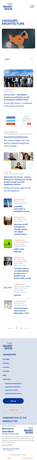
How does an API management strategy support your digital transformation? (21, 229)
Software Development (20, 289)
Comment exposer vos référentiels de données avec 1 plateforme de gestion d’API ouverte (22, 273)
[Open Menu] (31, 6)
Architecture (19, 201)
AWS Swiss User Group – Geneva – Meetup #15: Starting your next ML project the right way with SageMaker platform (18, 181)
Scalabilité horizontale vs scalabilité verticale (22, 208)
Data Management (20, 261)
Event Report (8, 91)
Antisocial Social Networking (15, 137)
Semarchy (17, 265)
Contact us (13, 410)
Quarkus (17, 295)
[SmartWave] (7, 345)
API (15, 219)
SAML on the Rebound (19, 250)
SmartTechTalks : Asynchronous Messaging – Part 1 (22, 310)
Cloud (6, 174)
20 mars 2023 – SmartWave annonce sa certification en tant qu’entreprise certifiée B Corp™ (16, 97)
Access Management (11, 134)
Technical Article (26, 134)
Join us (13, 401)
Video (22, 174)
